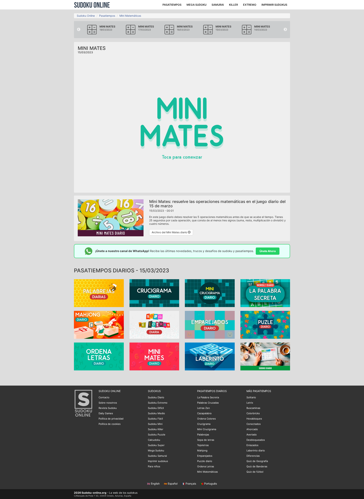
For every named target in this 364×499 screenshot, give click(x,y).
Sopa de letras (205, 439)
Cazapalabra (204, 413)
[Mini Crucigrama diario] (210, 292)
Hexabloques (254, 418)
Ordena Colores (206, 418)
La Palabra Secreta (208, 397)
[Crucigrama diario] (154, 292)
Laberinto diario (255, 450)
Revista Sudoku (108, 407)
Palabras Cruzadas (208, 402)
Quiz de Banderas (256, 466)
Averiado (251, 434)
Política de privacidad (111, 418)
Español (172, 483)
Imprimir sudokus (158, 461)
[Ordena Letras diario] (99, 356)
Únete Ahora (268, 251)
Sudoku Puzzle (156, 434)
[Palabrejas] (99, 292)
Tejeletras (203, 445)
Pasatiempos (107, 15)
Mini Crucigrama (206, 429)
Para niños (154, 466)
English (155, 483)
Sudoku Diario (156, 397)
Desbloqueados (255, 439)
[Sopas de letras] (154, 324)
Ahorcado (252, 429)
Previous (79, 29)
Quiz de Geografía (257, 461)
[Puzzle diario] (265, 324)
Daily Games (106, 413)
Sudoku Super (156, 445)
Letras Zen (203, 407)
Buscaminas (253, 407)
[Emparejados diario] (210, 324)
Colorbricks (253, 413)
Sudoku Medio (156, 413)
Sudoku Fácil (155, 418)
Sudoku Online (92, 4)
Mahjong (202, 450)
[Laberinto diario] (210, 356)
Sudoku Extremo (157, 402)
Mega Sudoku (156, 450)
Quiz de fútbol (254, 471)
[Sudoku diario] (265, 356)
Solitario (251, 397)
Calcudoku (154, 439)
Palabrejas (203, 434)
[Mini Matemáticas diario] (154, 356)
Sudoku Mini (155, 423)
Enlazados (252, 445)
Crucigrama (203, 423)
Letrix (249, 402)
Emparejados (204, 455)
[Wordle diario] (265, 292)
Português (210, 483)
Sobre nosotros (108, 402)
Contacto (104, 397)
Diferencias (253, 455)
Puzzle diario (204, 461)
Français (191, 483)
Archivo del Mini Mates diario (170, 232)
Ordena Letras (205, 466)
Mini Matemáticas (130, 15)
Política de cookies (110, 423)
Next (285, 29)
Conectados (253, 423)
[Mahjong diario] (99, 324)
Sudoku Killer (155, 429)
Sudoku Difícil (156, 407)
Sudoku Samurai (157, 455)
